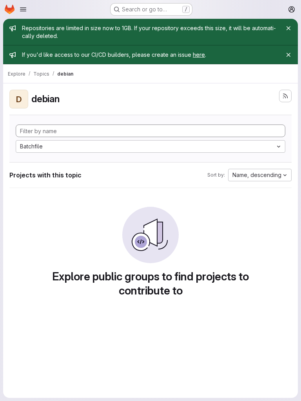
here (199, 54)
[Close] (288, 28)
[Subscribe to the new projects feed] (285, 96)
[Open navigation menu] (23, 9)
